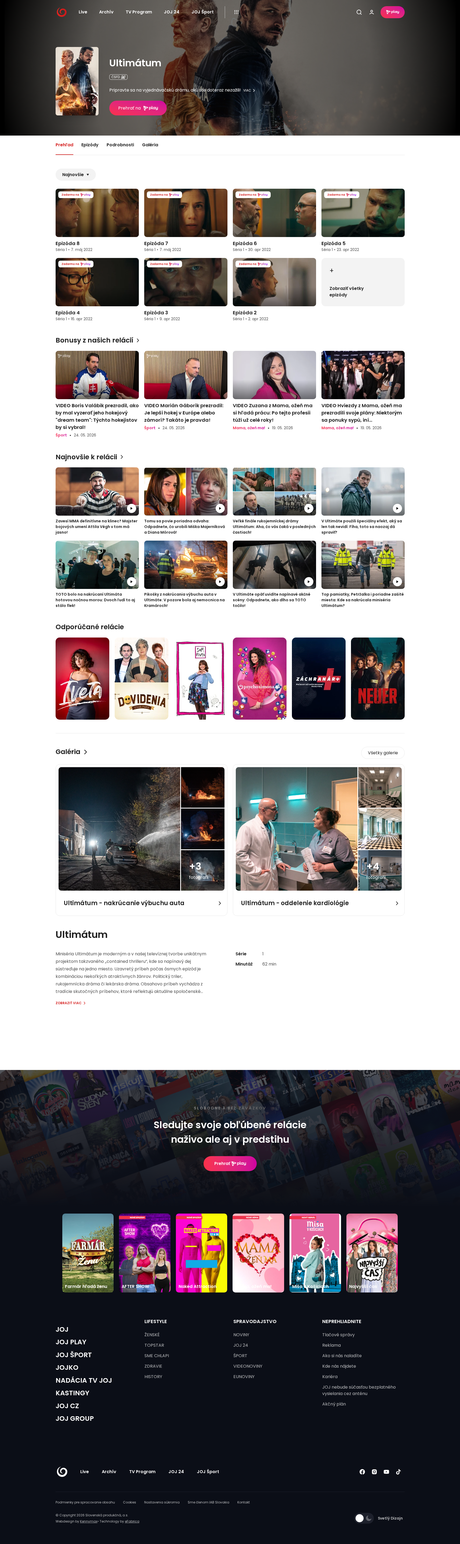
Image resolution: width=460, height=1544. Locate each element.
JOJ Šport (202, 12)
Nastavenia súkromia (162, 1502)
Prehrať (222, 1163)
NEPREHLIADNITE (341, 1321)
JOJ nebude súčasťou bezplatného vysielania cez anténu (359, 1390)
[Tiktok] (399, 1472)
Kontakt (243, 1502)
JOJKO (67, 1367)
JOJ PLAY (71, 1342)
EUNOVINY (244, 1377)
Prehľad (64, 145)
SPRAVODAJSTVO (255, 1321)
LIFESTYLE (155, 1321)
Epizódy (90, 145)
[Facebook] (362, 1472)
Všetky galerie (383, 753)
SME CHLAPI (156, 1356)
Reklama (331, 1345)
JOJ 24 (171, 12)
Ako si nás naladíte (342, 1356)
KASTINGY (72, 1393)
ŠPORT (240, 1356)
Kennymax (88, 1521)
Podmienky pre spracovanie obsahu (85, 1502)
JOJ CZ (67, 1406)
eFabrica (132, 1521)
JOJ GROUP (75, 1418)
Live (83, 12)
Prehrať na (129, 108)
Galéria (150, 145)
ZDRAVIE (153, 1366)
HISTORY (153, 1377)
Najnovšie (73, 175)
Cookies (129, 1502)
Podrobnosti (120, 145)
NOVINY (241, 1335)
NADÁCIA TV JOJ (84, 1380)
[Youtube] (387, 1472)
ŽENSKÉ (152, 1335)
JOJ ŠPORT (74, 1355)
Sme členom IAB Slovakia (208, 1502)
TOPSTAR (154, 1345)
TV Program (139, 12)
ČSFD (115, 77)
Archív (106, 12)
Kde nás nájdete (339, 1366)
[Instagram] (374, 1472)
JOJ (62, 1329)
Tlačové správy (338, 1335)
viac (247, 90)
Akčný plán (334, 1404)
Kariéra (330, 1377)
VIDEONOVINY (247, 1366)
